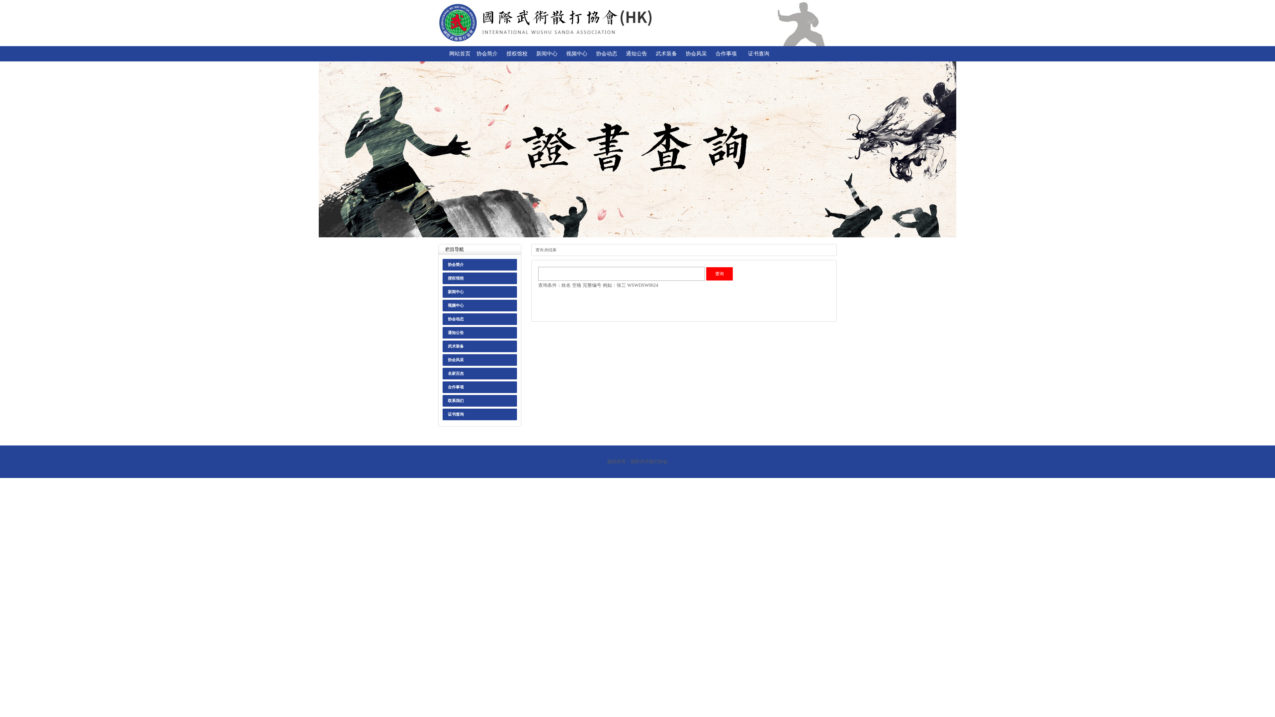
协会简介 (487, 53)
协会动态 (606, 53)
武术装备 (666, 53)
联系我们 (456, 400)
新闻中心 (546, 53)
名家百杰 (456, 373)
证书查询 (758, 53)
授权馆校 (517, 53)
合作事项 (726, 53)
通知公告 (636, 53)
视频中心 (576, 53)
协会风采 (696, 53)
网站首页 (459, 53)
